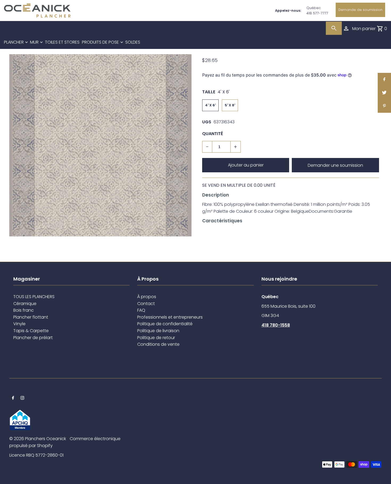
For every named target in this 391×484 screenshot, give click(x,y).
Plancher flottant (30, 317)
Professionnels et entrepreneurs (170, 317)
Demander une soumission (335, 165)
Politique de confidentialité (165, 324)
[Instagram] (22, 398)
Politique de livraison (158, 331)
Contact (146, 304)
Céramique (24, 304)
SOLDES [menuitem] (132, 42)
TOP (382, 477)
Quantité (212, 134)
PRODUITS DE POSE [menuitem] (100, 42)
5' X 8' (230, 105)
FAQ (141, 310)
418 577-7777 (317, 13)
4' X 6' (210, 105)
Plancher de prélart (33, 338)
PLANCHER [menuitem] (14, 42)
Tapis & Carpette (31, 331)
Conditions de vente (158, 344)
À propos (146, 297)
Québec (313, 8)
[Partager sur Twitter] (384, 92)
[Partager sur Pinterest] (384, 106)
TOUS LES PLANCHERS (34, 297)
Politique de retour (156, 338)
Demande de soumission (360, 9)
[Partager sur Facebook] (384, 79)
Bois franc (23, 310)
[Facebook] (13, 398)
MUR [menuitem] (34, 42)
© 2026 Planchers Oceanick (37, 439)
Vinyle (19, 324)
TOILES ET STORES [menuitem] (62, 42)
